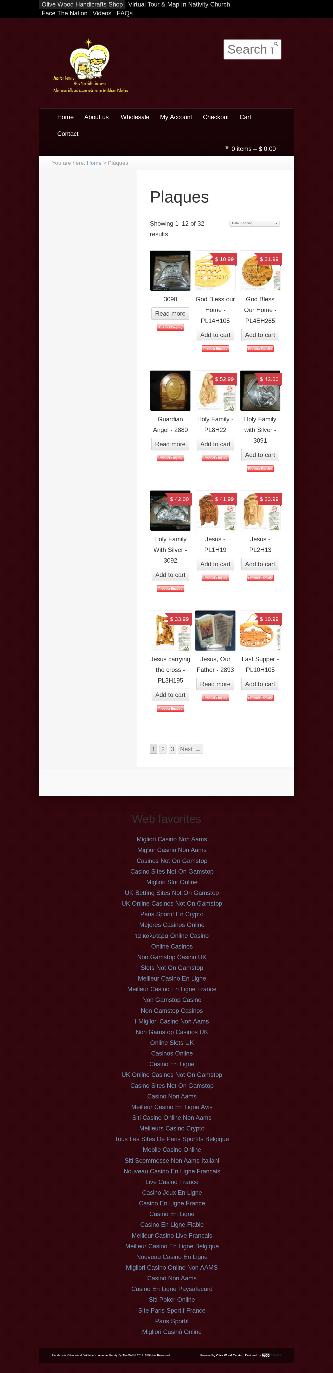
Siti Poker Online (172, 1299)
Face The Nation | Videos (76, 13)
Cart (245, 116)
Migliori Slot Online (171, 882)
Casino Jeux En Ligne (172, 1192)
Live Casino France (171, 1181)
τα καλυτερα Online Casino (172, 935)
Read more (170, 313)
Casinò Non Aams (172, 1278)
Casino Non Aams (172, 1096)
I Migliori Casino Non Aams (172, 1021)
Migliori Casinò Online (172, 1331)
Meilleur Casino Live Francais (172, 1235)
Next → (190, 749)
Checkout (216, 116)
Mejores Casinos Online (171, 924)
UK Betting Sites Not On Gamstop (172, 892)
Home (65, 116)
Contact (68, 133)
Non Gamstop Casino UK (172, 957)
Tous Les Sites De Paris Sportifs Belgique (172, 1138)
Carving (238, 1355)
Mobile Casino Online (172, 1149)
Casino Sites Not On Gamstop (172, 871)
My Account (176, 116)
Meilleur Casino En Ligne (172, 978)
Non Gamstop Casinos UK (172, 1031)
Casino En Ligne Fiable (172, 1224)
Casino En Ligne (171, 1063)
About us (94, 119)
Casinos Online (172, 1053)
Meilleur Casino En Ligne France (171, 989)
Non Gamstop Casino (171, 999)
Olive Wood (224, 1355)
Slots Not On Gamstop (172, 967)
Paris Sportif (172, 1321)
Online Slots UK (172, 1042)
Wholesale (135, 116)
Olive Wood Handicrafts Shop (82, 4)
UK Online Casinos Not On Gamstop (171, 903)
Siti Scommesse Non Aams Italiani (172, 1160)
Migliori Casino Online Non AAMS (172, 1267)
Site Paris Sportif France (172, 1310)
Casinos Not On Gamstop (172, 860)
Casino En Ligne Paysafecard (172, 1288)
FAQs (125, 13)
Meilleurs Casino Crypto (171, 1128)
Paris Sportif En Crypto (171, 914)
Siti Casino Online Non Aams (172, 1117)
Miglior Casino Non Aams (172, 849)
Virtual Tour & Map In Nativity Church (179, 4)
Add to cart (215, 334)
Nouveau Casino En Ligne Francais (172, 1171)
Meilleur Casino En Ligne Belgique (172, 1246)
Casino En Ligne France (172, 1203)
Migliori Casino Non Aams (172, 839)
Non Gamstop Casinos (172, 1010)
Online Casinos (172, 946)
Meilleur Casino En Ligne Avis (172, 1106)
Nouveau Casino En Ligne (172, 1256)
